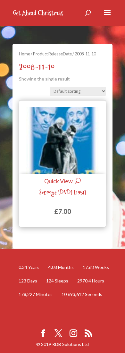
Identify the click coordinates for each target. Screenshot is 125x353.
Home (24, 53)
